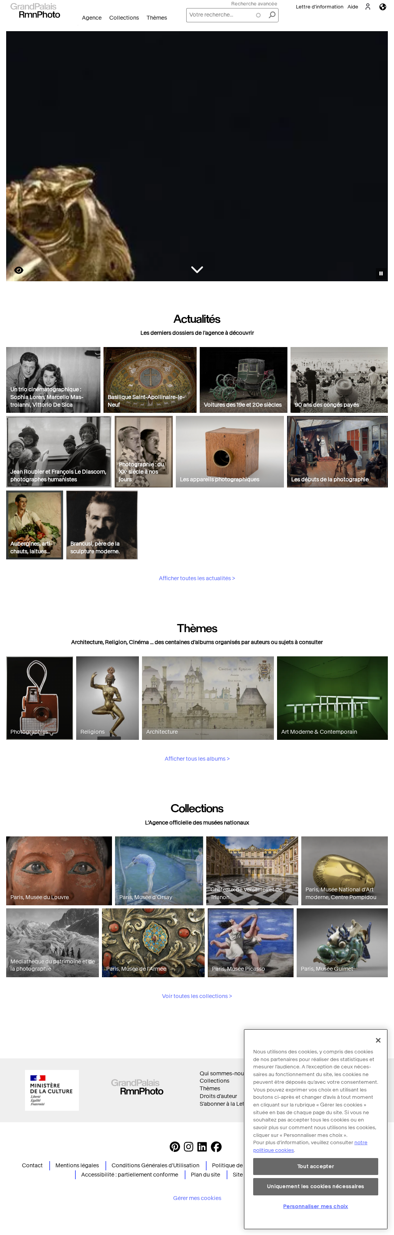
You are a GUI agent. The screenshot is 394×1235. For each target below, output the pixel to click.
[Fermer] (378, 1040)
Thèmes (157, 18)
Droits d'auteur (218, 1096)
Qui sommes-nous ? (225, 1073)
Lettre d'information (320, 6)
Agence (92, 18)
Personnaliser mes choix (315, 1206)
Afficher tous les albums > (197, 759)
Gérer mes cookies (197, 1198)
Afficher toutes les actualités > (197, 578)
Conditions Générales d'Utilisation (155, 1165)
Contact (32, 1165)
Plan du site (205, 1175)
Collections (124, 18)
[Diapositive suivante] (378, 157)
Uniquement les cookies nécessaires (315, 1186)
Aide (352, 6)
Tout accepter (315, 1166)
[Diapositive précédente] (16, 157)
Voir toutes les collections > (197, 996)
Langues (383, 6)
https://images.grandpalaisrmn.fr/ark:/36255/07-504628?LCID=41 (14, 270)
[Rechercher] (272, 15)
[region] (316, 1129)
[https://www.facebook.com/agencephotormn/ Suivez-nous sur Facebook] (216, 1149)
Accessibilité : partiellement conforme (129, 1175)
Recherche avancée (254, 3)
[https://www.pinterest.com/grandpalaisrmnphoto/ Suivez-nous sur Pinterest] (175, 1149)
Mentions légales (77, 1165)
